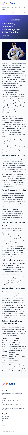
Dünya (19, 7)
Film (24, 7)
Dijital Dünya (13, 7)
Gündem (4, 9)
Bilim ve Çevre (5, 7)
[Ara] (24, 12)
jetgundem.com (10, 431)
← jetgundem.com (6, 19)
